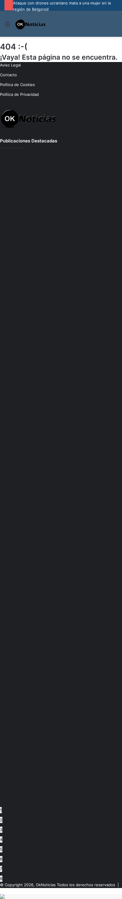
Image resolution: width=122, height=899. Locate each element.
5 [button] (1, 849)
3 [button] (1, 829)
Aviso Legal (10, 65)
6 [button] (1, 859)
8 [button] (1, 878)
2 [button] (1, 819)
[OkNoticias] (30, 24)
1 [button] (1, 810)
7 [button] (1, 868)
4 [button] (1, 839)
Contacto (8, 74)
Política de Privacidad (19, 94)
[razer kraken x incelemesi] (61, 896)
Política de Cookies (17, 84)
